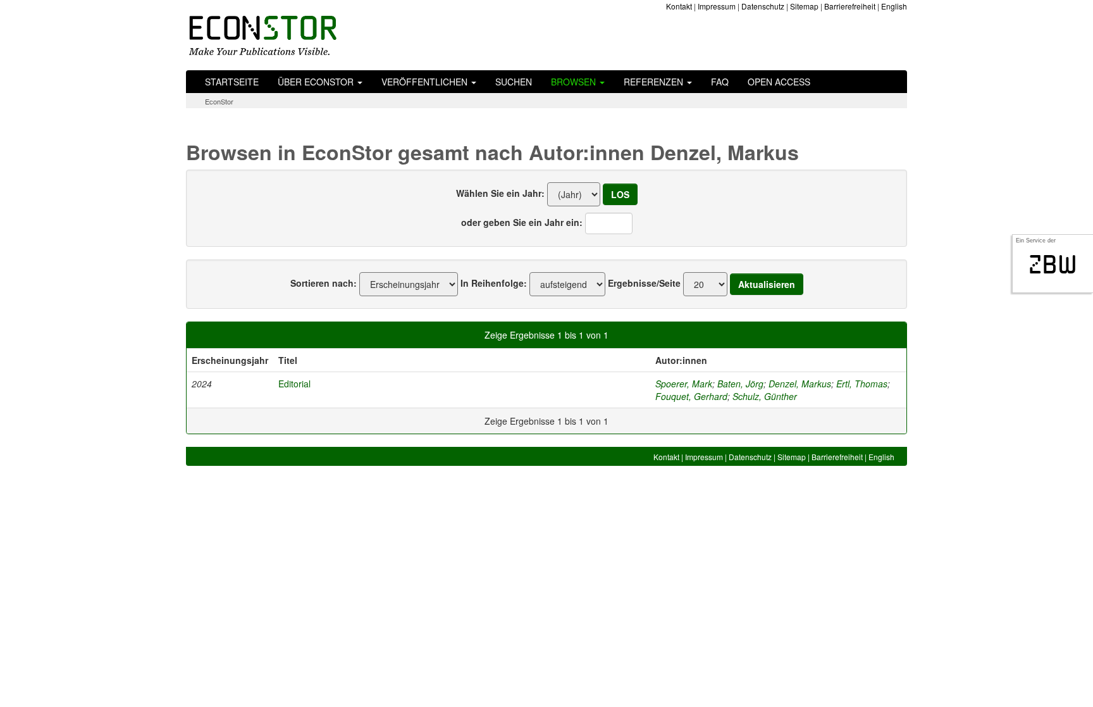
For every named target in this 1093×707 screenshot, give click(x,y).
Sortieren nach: (323, 283)
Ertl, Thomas (861, 383)
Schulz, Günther (764, 396)
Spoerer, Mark (683, 383)
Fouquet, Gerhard (691, 396)
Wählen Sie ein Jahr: (500, 193)
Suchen (513, 81)
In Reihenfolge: (493, 283)
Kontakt (679, 6)
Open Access (779, 81)
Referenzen (655, 81)
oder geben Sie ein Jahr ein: (522, 222)
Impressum (717, 6)
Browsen (574, 81)
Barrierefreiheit (849, 6)
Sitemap (804, 6)
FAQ (720, 81)
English (894, 6)
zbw (1052, 264)
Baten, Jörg (740, 383)
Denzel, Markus (800, 383)
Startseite (232, 81)
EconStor (219, 101)
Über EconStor (317, 81)
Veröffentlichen (425, 81)
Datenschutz (762, 6)
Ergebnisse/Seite (644, 283)
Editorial (294, 383)
